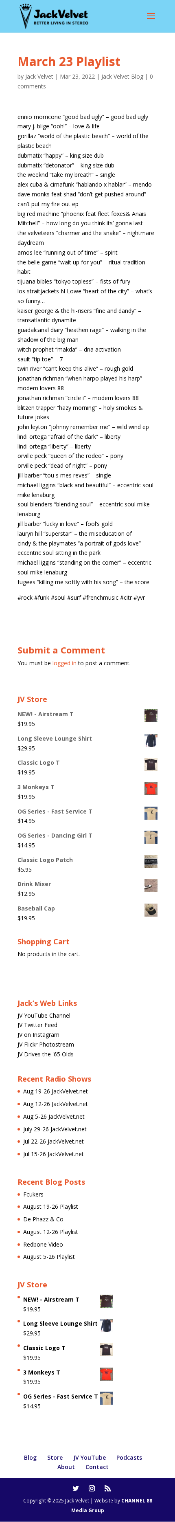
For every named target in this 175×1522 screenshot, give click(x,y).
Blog (30, 1457)
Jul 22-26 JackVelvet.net (53, 1141)
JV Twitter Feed (37, 1025)
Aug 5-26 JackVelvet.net (54, 1116)
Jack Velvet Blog (122, 76)
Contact (97, 1467)
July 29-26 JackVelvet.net (55, 1129)
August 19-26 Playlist (50, 1206)
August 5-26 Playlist (49, 1256)
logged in (64, 663)
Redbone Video (43, 1244)
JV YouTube (89, 1457)
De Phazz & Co (43, 1219)
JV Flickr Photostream (46, 1044)
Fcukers (33, 1194)
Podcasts (129, 1457)
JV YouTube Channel (44, 1015)
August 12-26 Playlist (50, 1232)
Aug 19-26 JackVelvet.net (55, 1091)
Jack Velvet (39, 76)
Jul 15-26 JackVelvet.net (53, 1154)
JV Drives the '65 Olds (46, 1054)
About (66, 1467)
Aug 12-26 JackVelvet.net (55, 1104)
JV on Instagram (38, 1034)
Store (55, 1457)
